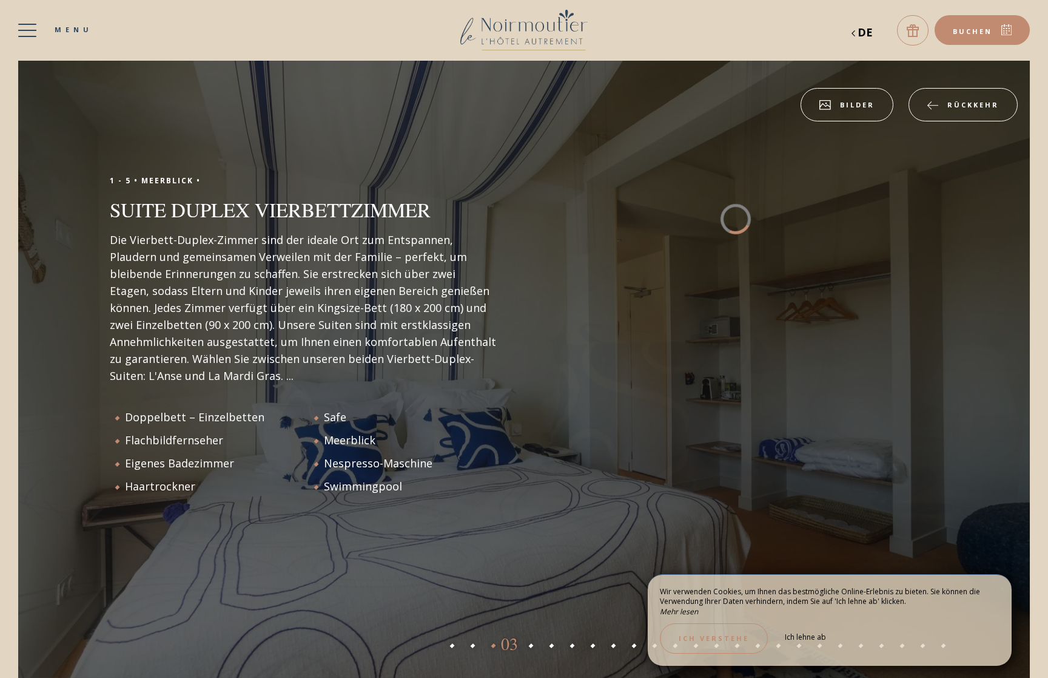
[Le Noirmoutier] (524, 30)
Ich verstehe (714, 638)
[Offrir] (913, 30)
